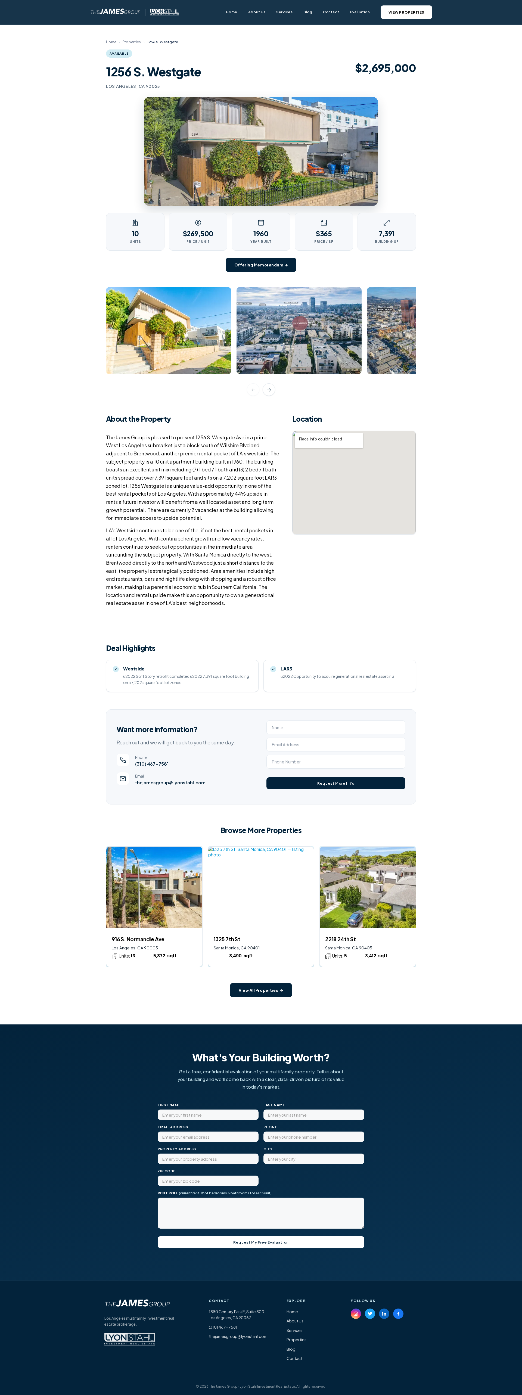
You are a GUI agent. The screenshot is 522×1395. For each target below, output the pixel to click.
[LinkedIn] (384, 1314)
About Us (295, 1320)
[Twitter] (370, 1314)
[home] (115, 12)
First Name (169, 1105)
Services (284, 12)
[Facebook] (398, 1314)
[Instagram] (356, 1314)
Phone (270, 1127)
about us (256, 12)
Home (231, 12)
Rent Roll (215, 1193)
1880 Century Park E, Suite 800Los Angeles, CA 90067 (236, 1314)
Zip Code (167, 1171)
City (268, 1149)
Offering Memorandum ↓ (261, 264)
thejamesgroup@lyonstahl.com (238, 1336)
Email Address (173, 1127)
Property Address (177, 1149)
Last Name (274, 1105)
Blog (307, 12)
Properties (132, 42)
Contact (331, 12)
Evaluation (360, 12)
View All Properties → (261, 990)
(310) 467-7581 (223, 1327)
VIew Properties (406, 12)
